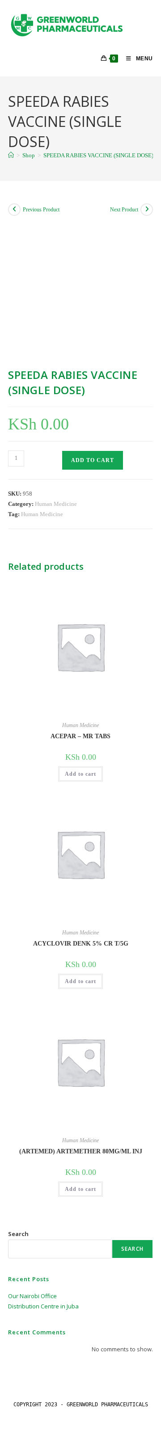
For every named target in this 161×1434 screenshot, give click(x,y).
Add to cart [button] (80, 774)
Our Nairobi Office (32, 1296)
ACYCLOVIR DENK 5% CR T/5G (80, 943)
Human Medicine (56, 503)
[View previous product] (14, 209)
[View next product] (146, 209)
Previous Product (41, 209)
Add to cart (92, 460)
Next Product (124, 209)
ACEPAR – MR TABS (80, 736)
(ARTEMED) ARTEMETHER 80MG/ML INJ (80, 1151)
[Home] (11, 155)
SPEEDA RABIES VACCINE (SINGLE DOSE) (98, 155)
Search (18, 1234)
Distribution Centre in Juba (43, 1306)
